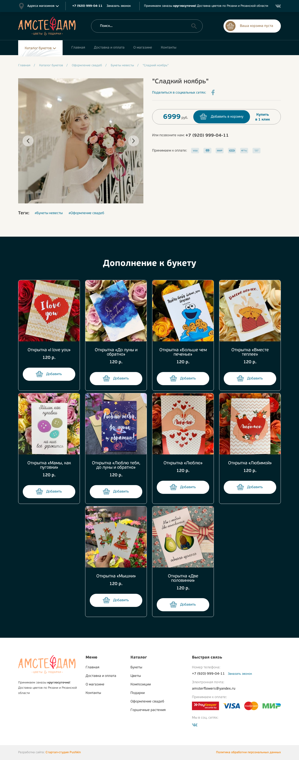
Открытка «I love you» (49, 350)
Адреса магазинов (41, 6)
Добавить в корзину (227, 117)
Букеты (136, 667)
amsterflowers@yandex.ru (213, 688)
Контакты (93, 693)
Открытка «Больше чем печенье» (183, 352)
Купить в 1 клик (262, 117)
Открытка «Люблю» (183, 463)
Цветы (135, 676)
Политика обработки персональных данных (248, 752)
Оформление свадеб (147, 701)
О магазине (95, 684)
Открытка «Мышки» (116, 576)
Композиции (140, 684)
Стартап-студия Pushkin (63, 752)
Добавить (54, 374)
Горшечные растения (148, 710)
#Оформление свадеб (86, 213)
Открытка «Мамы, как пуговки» (49, 465)
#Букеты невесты (49, 213)
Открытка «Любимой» (250, 463)
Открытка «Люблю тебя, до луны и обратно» (116, 465)
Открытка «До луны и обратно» (116, 352)
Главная (92, 667)
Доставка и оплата (101, 676)
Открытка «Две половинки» (183, 578)
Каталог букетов (38, 48)
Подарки (137, 693)
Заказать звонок (119, 6)
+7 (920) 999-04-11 (207, 135)
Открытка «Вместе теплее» (250, 352)
